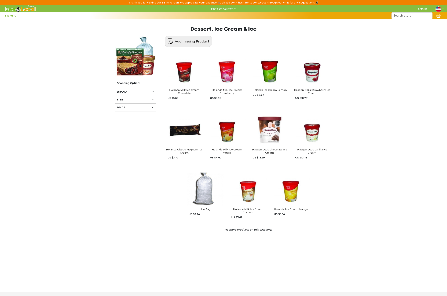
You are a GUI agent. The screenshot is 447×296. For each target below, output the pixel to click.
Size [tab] (120, 99)
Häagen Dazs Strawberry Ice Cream (312, 91)
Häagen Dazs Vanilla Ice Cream (312, 151)
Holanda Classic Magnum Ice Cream (184, 151)
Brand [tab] (122, 91)
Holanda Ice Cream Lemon (269, 90)
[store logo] (20, 8)
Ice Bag (205, 209)
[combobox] (412, 15)
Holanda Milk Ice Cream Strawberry (227, 91)
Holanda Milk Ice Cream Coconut (248, 211)
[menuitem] (9, 15)
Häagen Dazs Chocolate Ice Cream (269, 151)
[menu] (11, 15)
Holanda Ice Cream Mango (291, 209)
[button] (439, 8)
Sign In (422, 8)
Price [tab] (121, 107)
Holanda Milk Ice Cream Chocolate (184, 91)
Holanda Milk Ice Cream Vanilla (227, 151)
